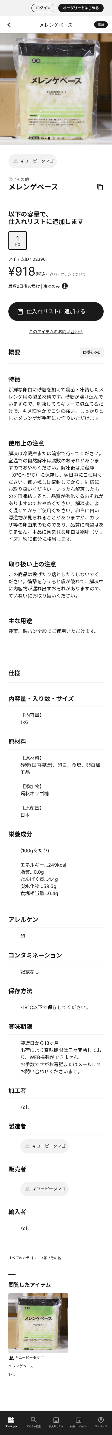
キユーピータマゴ (37, 160)
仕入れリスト (56, 1426)
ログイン (43, 8)
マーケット (11, 1426)
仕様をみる (92, 352)
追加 (101, 24)
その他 (22, 179)
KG (17, 241)
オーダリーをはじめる (81, 8)
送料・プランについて (68, 274)
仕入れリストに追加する (56, 311)
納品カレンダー (78, 1426)
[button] (49, 138)
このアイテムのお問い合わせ (56, 331)
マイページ (101, 1426)
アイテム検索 (34, 1426)
